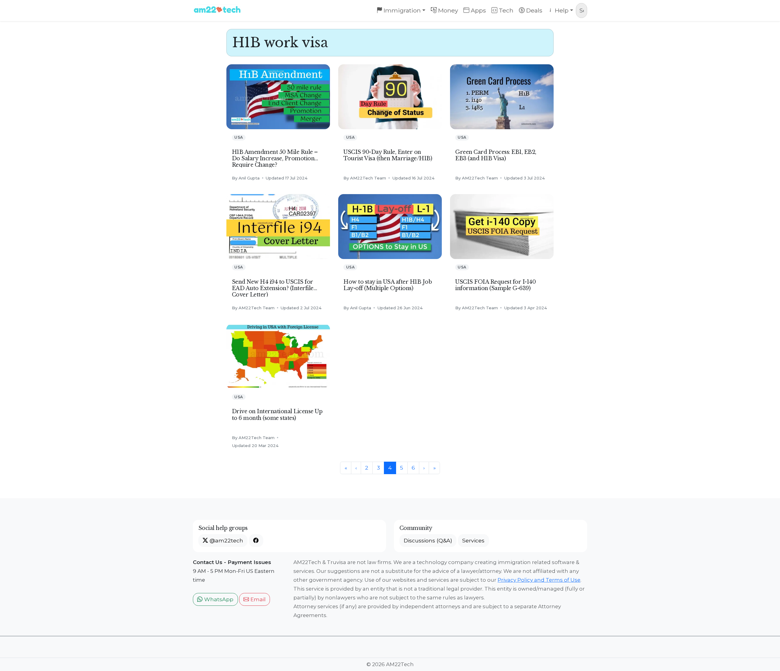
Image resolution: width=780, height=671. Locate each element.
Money (447, 10)
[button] (256, 540)
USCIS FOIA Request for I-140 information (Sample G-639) (495, 285)
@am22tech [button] (225, 540)
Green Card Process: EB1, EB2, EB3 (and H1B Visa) (495, 155)
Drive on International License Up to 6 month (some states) (277, 414)
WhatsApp (218, 599)
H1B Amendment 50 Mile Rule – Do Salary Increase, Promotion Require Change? (275, 158)
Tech (505, 10)
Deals (533, 10)
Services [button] (473, 540)
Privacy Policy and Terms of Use (539, 580)
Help (561, 10)
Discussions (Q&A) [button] (428, 540)
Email (257, 599)
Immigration (401, 10)
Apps (477, 10)
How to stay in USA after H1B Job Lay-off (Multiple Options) (387, 285)
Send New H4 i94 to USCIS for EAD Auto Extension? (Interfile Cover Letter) (273, 288)
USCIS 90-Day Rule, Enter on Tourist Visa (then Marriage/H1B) (387, 155)
